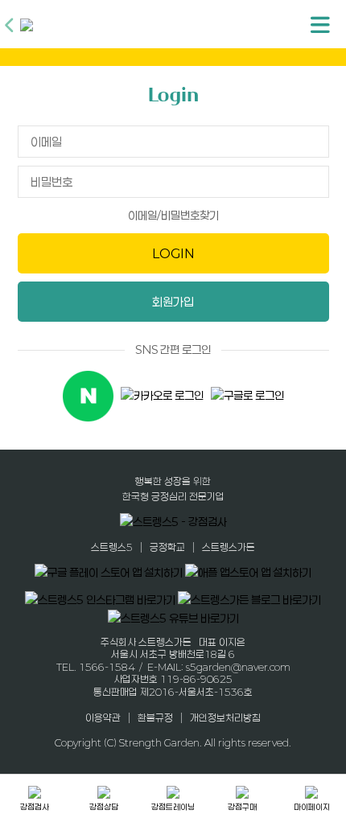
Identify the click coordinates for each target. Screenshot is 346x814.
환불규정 (155, 717)
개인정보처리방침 (225, 717)
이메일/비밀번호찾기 (173, 215)
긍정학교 (167, 547)
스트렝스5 (112, 547)
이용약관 (103, 717)
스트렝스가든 (228, 547)
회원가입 (173, 301)
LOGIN (173, 253)
